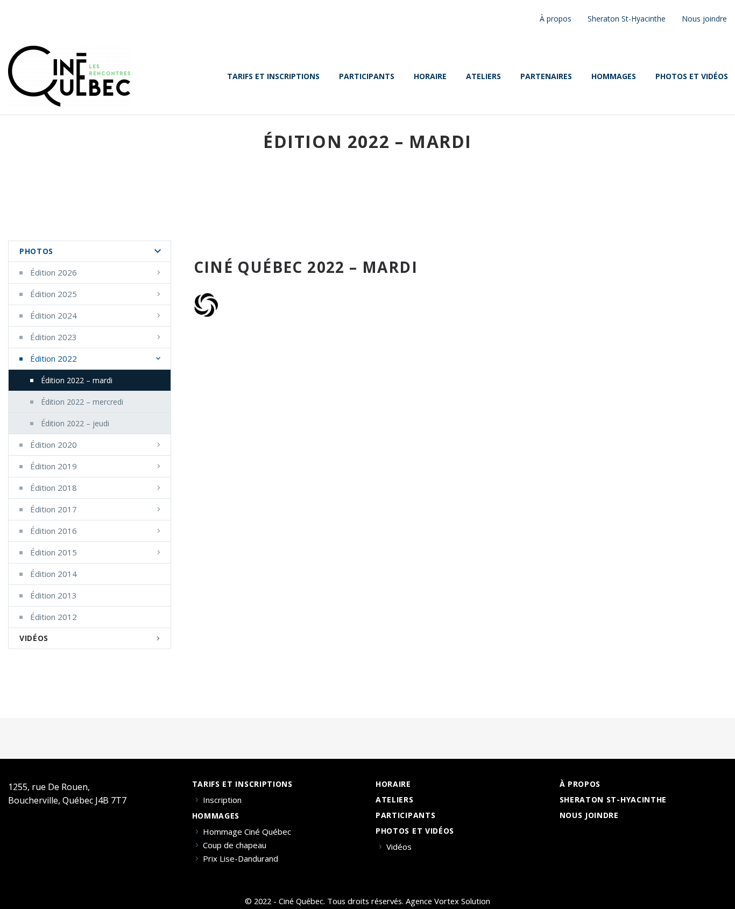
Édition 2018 (53, 487)
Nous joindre (704, 18)
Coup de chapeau (234, 845)
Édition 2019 (53, 466)
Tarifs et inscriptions (273, 76)
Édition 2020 (53, 444)
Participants (366, 76)
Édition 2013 (53, 595)
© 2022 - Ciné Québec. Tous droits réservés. (324, 901)
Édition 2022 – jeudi (75, 423)
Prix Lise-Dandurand (240, 859)
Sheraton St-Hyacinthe (627, 18)
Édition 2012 (53, 616)
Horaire (430, 76)
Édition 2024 (53, 315)
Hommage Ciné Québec (247, 832)
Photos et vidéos (415, 831)
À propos (555, 18)
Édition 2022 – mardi (76, 380)
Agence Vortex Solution (448, 901)
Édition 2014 (53, 573)
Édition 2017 (53, 509)
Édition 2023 (53, 337)
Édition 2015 (53, 552)
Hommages (613, 76)
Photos (36, 251)
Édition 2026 (53, 272)
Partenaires (546, 76)
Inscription (222, 800)
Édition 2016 (53, 530)
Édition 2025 (53, 293)
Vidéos (33, 638)
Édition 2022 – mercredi (82, 402)
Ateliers (483, 76)
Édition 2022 (53, 358)
